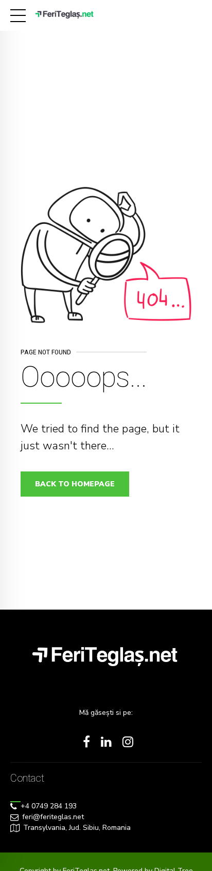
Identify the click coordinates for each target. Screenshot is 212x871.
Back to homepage (75, 484)
